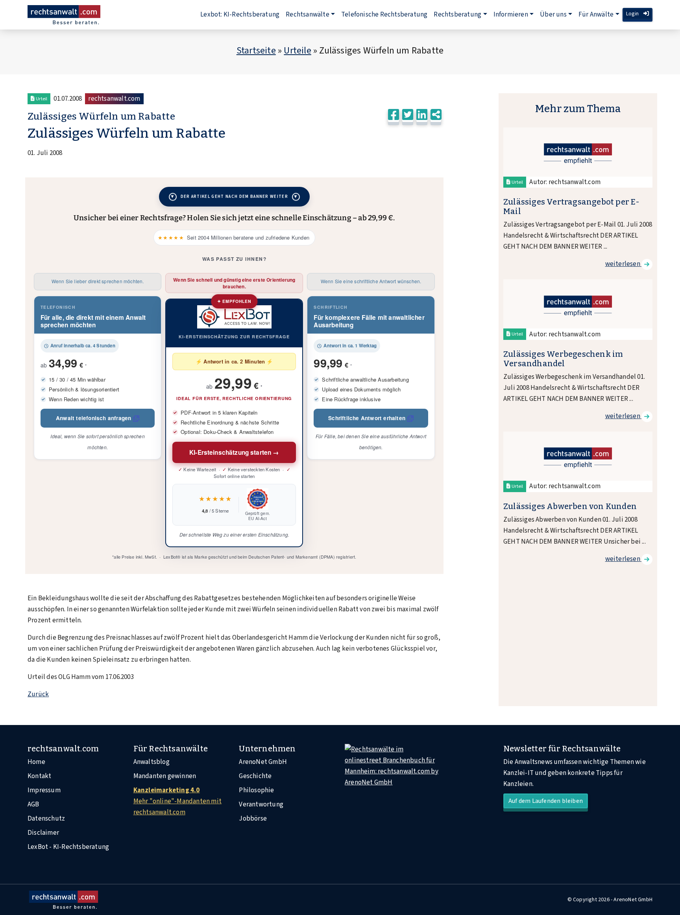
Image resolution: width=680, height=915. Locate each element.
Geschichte (255, 776)
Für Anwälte (595, 14)
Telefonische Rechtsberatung (384, 14)
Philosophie (256, 790)
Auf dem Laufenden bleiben (545, 801)
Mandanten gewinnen (164, 776)
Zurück (38, 694)
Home (36, 762)
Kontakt (39, 776)
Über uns (553, 14)
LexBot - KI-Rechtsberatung (68, 847)
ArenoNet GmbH (263, 762)
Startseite (256, 50)
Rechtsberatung (457, 14)
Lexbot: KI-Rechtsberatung (239, 14)
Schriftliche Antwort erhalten (366, 418)
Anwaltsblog (151, 762)
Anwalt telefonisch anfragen (93, 418)
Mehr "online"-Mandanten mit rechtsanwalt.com (177, 801)
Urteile (297, 50)
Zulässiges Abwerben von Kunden (570, 506)
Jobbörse (253, 818)
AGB (33, 804)
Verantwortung (261, 804)
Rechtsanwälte (307, 14)
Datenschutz (46, 818)
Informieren (510, 14)
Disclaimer (43, 833)
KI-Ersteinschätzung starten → (234, 452)
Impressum (44, 790)
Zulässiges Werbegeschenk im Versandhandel (563, 358)
